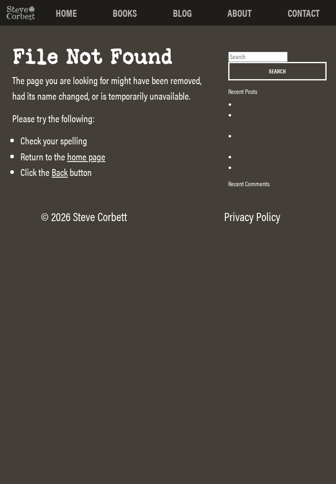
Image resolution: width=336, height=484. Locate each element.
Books (125, 13)
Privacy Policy (252, 216)
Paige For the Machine (261, 157)
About (239, 13)
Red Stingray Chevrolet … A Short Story (279, 104)
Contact (304, 13)
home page (86, 156)
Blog (182, 13)
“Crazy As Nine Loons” (260, 167)
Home (66, 13)
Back (60, 172)
